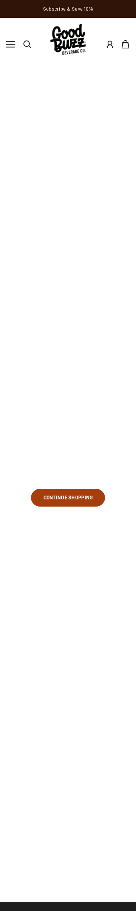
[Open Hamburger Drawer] (10, 44)
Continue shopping (68, 497)
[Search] (27, 44)
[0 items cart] (125, 44)
